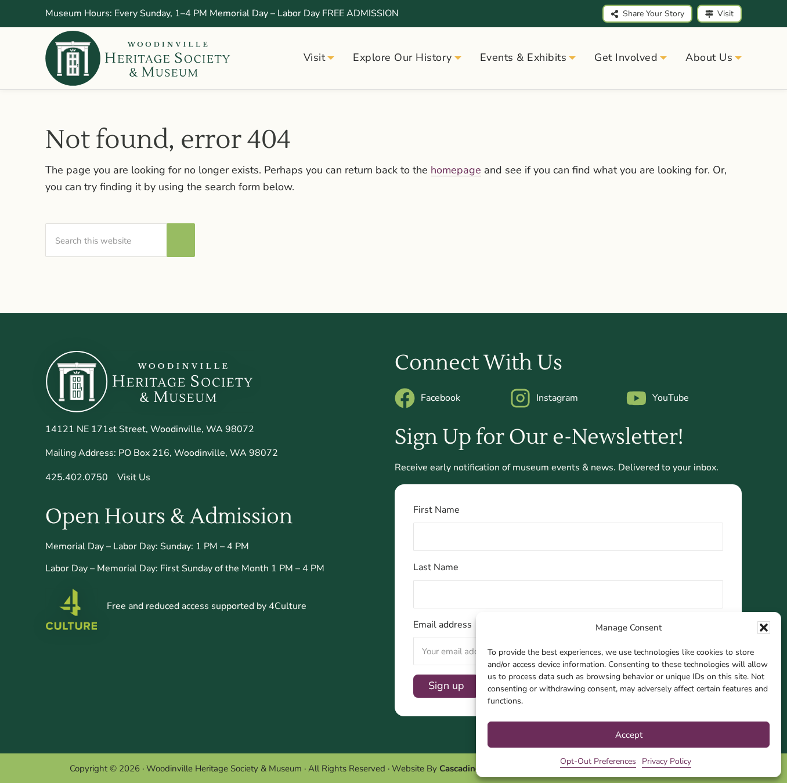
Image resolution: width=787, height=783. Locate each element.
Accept (628, 735)
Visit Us (133, 477)
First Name (436, 509)
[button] (764, 627)
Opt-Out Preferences (598, 761)
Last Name (436, 567)
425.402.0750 (76, 477)
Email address (442, 624)
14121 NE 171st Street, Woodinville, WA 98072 (149, 429)
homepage (456, 170)
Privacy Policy (666, 761)
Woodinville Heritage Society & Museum (224, 768)
